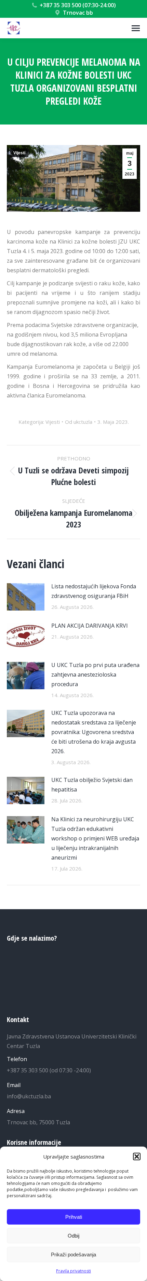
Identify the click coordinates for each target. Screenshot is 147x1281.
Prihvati (73, 1217)
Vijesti (19, 153)
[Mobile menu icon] (135, 28)
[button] (136, 1156)
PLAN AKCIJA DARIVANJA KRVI (89, 625)
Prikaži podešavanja (73, 1254)
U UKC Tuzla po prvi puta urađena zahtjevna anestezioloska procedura (95, 674)
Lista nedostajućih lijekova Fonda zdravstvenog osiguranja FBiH (93, 591)
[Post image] (25, 597)
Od (78, 421)
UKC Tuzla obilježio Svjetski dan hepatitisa (92, 784)
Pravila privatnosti (73, 1271)
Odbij (73, 1236)
